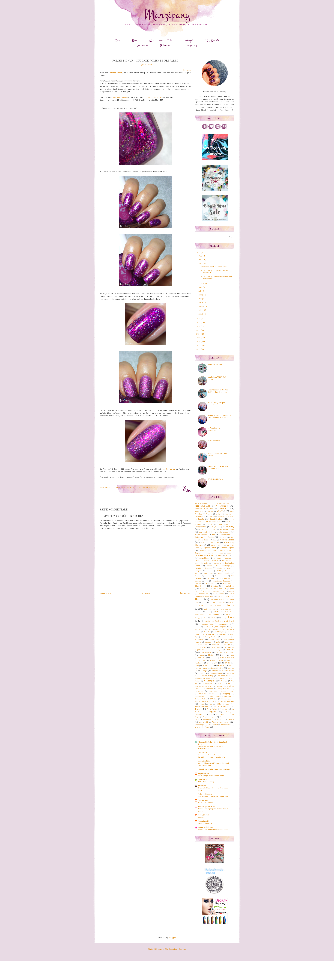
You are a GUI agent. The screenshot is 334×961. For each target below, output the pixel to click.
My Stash (230, 653)
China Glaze (203, 540)
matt (218, 642)
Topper (212, 712)
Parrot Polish (217, 668)
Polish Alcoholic (216, 673)
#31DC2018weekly (203, 506)
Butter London (201, 534)
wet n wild (203, 722)
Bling (210, 524)
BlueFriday (228, 527)
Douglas (228, 558)
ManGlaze (226, 637)
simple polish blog (206, 827)
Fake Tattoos (208, 573)
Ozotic (205, 665)
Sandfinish (199, 691)
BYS (213, 534)
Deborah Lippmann (208, 550)
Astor (218, 514)
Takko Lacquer (223, 704)
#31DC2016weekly (201, 503)
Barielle (221, 516)
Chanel (231, 537)
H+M (224, 591)
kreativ (214, 618)
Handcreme (203, 594)
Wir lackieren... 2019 (160, 40)
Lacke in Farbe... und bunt (219, 621)
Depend (198, 553)
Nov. (201, 260)
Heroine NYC (223, 596)
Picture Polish (228, 671)
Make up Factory (210, 637)
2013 (198, 346)
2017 (198, 330)
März (201, 306)
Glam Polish (200, 586)
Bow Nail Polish (206, 532)
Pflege (204, 671)
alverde (210, 511)
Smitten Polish (201, 699)
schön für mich (227, 691)
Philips (215, 671)
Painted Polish (201, 668)
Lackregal (188, 40)
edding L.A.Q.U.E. (211, 560)
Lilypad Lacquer (219, 627)
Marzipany (167, 14)
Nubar (229, 660)
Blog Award (224, 524)
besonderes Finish (214, 522)
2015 (198, 338)
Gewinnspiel (211, 584)
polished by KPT (224, 676)
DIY (225, 555)
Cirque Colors (227, 540)
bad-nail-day (200, 516)
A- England (222, 506)
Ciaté (215, 540)
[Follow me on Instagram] (218, 129)
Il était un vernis (217, 602)
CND (203, 543)
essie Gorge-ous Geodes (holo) (211, 776)
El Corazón (226, 560)
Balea (212, 516)
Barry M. (231, 516)
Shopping (226, 694)
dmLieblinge (204, 558)
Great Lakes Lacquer (211, 591)
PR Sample (150, 487)
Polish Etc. (202, 786)
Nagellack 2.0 (203, 774)
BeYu (228, 521)
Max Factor (229, 642)
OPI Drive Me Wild (215, 479)
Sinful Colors (200, 696)
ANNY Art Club (214, 441)
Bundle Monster (223, 532)
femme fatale (224, 573)
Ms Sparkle (206, 652)
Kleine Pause (203, 817)
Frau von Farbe (204, 815)
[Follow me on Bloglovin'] (211, 129)
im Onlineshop (169, 469)
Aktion (223, 508)
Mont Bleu (216, 647)
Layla (206, 627)
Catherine (199, 537)
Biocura (198, 524)
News (134, 40)
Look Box (207, 632)
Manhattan (199, 640)
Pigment (202, 673)
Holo (198, 599)
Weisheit (220, 719)
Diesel (229, 553)
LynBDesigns (219, 632)
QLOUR (220, 683)
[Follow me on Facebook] (205, 129)
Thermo (198, 709)
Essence (208, 568)
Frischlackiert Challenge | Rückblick (213, 796)
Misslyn (227, 645)
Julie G (228, 612)
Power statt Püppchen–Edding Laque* (214, 829)
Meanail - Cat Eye (205, 823)
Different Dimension (204, 555)
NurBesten (199, 663)
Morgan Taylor (216, 650)
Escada (198, 568)
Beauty (201, 519)
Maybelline (202, 644)
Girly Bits (227, 583)
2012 (198, 349)
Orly (197, 666)
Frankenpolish (221, 576)
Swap (202, 704)
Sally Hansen (223, 689)
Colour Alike (216, 545)
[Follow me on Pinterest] (224, 129)
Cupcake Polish (115, 73)
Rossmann (208, 689)
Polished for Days (202, 678)
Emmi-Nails (217, 563)
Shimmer (214, 694)
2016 (198, 334)
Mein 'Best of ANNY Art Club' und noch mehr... (218, 391)
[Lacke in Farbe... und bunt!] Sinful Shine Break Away (220, 417)
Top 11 (224, 709)
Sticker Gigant (226, 699)
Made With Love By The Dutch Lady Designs (167, 949)
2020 (198, 319)
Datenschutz (166, 45)
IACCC (204, 602)
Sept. (201, 283)
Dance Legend (228, 548)
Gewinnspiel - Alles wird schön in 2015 (218, 468)
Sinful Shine (215, 696)
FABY (219, 571)
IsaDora (198, 612)
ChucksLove (203, 800)
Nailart (211, 655)
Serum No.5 (203, 694)
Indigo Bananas (225, 609)
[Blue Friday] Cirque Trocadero (216, 404)
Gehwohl (198, 581)
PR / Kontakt (212, 40)
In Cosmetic (215, 606)
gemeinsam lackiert (221, 581)
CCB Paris (222, 537)
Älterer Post (185, 594)
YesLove (198, 727)
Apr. (200, 303)
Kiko (228, 614)
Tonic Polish (212, 709)
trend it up (227, 712)
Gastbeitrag (225, 578)
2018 (198, 326)
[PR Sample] (187, 70)
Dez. (201, 256)
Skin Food (227, 696)
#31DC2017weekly (221, 503)
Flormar (198, 576)
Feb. (201, 310)
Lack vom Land (204, 761)
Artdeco (209, 514)
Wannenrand (208, 719)
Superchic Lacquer (226, 701)
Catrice (211, 537)
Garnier (211, 578)
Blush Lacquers (208, 529)
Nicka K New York (227, 658)
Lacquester (223, 624)
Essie (219, 568)
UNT (210, 714)
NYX (208, 663)
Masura (208, 642)
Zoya (207, 727)
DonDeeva (217, 558)
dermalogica (209, 553)
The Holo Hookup (221, 707)
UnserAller (199, 714)
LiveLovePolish (213, 629)
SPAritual (213, 699)
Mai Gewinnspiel (215, 364)
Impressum (142, 45)
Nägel (201, 655)
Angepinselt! (203, 821)
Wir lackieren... (220, 722)
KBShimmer (214, 615)
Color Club (214, 543)
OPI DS (227, 663)
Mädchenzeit (208, 634)
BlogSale (215, 527)
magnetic (222, 634)
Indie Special (209, 609)
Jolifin (217, 612)
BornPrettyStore (227, 530)
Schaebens (213, 691)
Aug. (201, 287)
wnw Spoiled (213, 725)
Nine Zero (203, 660)
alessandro (199, 511)
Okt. (201, 264)
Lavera (197, 627)
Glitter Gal (204, 589)
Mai (200, 299)
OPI (215, 663)
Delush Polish (225, 550)
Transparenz (190, 45)
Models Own (200, 647)
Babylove (228, 514)
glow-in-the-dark (219, 589)
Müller (219, 652)
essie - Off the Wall (206, 802)
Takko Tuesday (201, 706)
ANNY (220, 511)
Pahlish (221, 666)
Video (222, 717)
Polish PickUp (139, 487)
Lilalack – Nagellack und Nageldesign (214, 769)
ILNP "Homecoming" (206, 782)
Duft (197, 561)
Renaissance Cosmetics (203, 686)
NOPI (221, 660)
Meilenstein (215, 644)
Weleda (231, 719)
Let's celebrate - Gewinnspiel (215, 429)
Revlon (219, 686)
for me (208, 576)
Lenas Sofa (202, 780)
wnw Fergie (199, 725)
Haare (231, 591)
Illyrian (231, 602)
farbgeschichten (205, 794)
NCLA (232, 655)
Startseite (146, 594)
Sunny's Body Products (204, 701)
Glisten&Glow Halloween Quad (214, 267)
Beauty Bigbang (217, 519)
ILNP (201, 606)
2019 (198, 323)
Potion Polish (220, 678)
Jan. (200, 314)
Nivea (212, 660)
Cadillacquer (225, 534)
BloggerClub (200, 527)
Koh (205, 618)
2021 (198, 253)
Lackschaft (202, 753)
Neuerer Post (106, 594)
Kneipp (197, 618)
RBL (229, 683)
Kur (223, 618)
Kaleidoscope (199, 614)
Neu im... (202, 658)
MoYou (230, 650)
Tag (211, 704)
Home (117, 40)
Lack (129, 487)
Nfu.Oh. (213, 658)
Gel (206, 581)
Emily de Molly (201, 563)
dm (233, 555)
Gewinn (198, 583)
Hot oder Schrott (218, 599)
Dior (219, 555)
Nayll (224, 655)
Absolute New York (204, 509)
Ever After (209, 571)
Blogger (172, 938)
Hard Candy (218, 594)
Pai (230, 665)
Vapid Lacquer (209, 717)
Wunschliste (226, 725)
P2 (213, 666)
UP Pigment (221, 714)
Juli (200, 291)
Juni (200, 295)
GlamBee (214, 586)
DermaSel (220, 553)
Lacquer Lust (207, 624)
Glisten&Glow (228, 586)
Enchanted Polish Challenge (218, 566)
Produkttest (208, 684)
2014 (198, 342)
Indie (123, 487)
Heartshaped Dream (206, 807)
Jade (208, 612)
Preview (224, 681)
